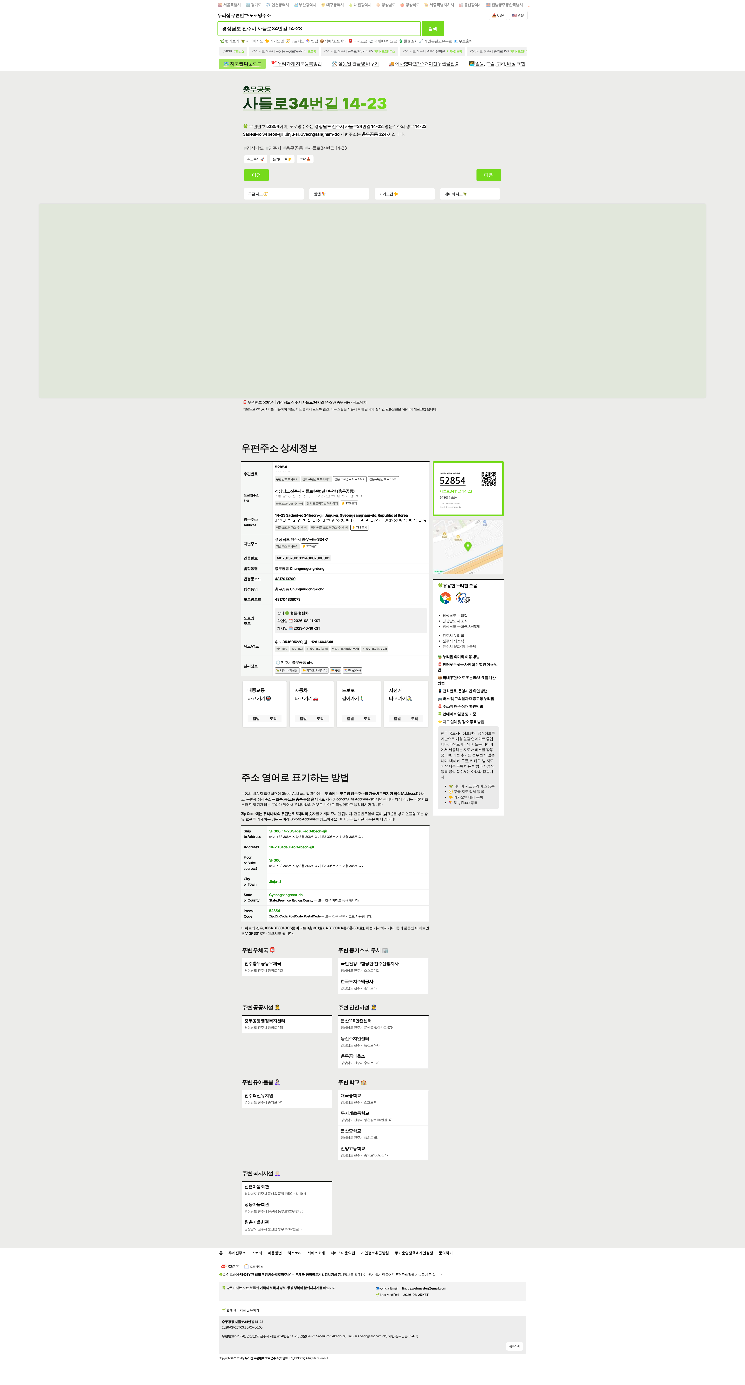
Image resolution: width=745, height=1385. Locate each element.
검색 (433, 28)
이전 (256, 175)
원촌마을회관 (256, 1221)
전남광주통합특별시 (507, 5)
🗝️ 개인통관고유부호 (435, 41)
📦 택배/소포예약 (333, 41)
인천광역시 (280, 5)
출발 (256, 718)
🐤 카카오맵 (274, 41)
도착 (273, 718)
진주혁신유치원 (258, 1095)
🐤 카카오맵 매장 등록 (466, 797)
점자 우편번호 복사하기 (316, 479)
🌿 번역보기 (229, 41)
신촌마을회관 (256, 1186)
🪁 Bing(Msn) (352, 670)
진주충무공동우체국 (262, 963)
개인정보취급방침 (375, 1253)
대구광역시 (335, 5)
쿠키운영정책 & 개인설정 (414, 1253)
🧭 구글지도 (294, 41)
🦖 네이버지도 (252, 41)
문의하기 (446, 1253)
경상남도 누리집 (455, 615)
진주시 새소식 (453, 641)
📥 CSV (498, 15)
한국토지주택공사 (357, 981)
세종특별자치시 (442, 5)
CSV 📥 (305, 159)
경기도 (256, 5)
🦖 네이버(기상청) (287, 670)
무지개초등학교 (355, 1113)
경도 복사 (297, 649)
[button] (335, 746)
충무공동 (294, 148)
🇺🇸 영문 (518, 15)
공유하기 (514, 1346)
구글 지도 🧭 (258, 194)
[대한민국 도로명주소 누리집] (253, 1269)
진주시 (274, 148)
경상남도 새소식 (455, 621)
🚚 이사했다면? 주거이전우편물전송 (424, 63)
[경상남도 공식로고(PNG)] (445, 603)
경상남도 (388, 5)
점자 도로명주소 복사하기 (322, 503)
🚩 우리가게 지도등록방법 (296, 63)
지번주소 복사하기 (287, 546)
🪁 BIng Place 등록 (463, 802)
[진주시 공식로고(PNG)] (463, 603)
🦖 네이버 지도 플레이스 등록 (471, 786)
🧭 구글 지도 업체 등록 (466, 791)
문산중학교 (351, 1130)
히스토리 (294, 1253)
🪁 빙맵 (312, 41)
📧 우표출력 (463, 41)
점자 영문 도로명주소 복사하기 (329, 527)
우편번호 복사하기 (287, 479)
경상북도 (412, 5)
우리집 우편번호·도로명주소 (244, 15)
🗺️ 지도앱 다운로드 (242, 63)
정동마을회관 (256, 1204)
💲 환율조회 (408, 41)
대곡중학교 (351, 1095)
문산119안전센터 (356, 1020)
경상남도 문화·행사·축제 (461, 626)
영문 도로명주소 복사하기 (291, 527)
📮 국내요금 (357, 41)
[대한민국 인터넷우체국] (230, 1269)
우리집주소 (237, 1253)
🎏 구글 (335, 670)
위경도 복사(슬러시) (375, 649)
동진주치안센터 (355, 1038)
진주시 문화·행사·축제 (459, 646)
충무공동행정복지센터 (264, 1020)
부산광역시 (307, 5)
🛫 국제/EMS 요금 (383, 41)
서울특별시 (232, 5)
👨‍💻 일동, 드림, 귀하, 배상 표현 (497, 63)
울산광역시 (473, 5)
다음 (488, 175)
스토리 (256, 1253)
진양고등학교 (353, 1148)
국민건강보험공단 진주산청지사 (369, 963)
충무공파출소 (353, 1056)
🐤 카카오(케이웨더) (314, 670)
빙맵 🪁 (320, 194)
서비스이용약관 (343, 1253)
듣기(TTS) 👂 (282, 159)
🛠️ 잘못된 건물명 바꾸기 (355, 63)
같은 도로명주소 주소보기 (349, 479)
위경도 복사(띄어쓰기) (345, 649)
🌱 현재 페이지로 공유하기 (240, 1310)
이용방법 (275, 1253)
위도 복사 (282, 649)
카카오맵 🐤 (388, 194)
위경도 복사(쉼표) (317, 649)
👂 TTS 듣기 (349, 503)
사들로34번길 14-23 (327, 148)
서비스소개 (316, 1253)
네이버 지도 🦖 (455, 194)
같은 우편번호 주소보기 (383, 479)
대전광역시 (362, 5)
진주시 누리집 (453, 635)
